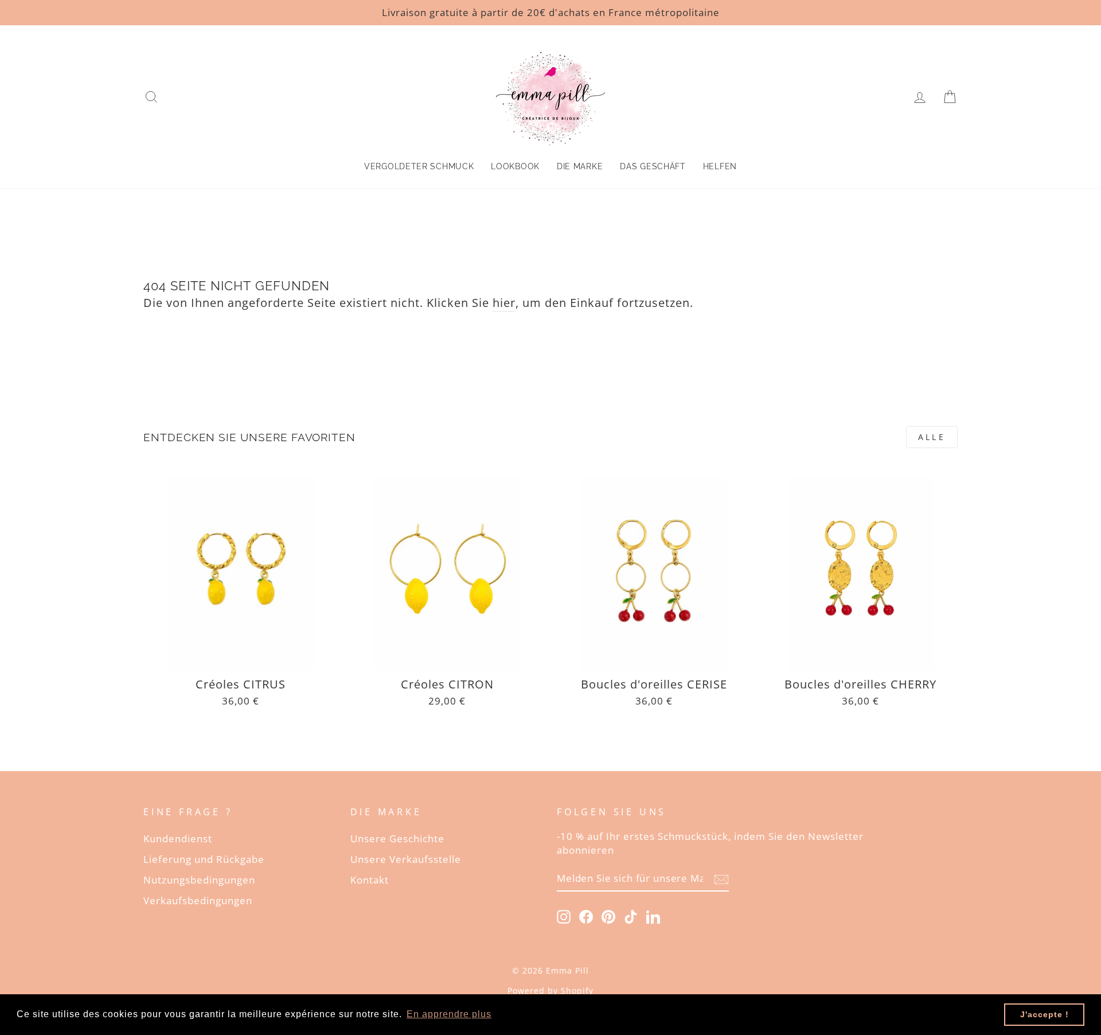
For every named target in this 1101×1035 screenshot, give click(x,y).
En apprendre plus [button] (449, 1014)
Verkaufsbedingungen (197, 900)
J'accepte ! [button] (1044, 1014)
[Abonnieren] (721, 879)
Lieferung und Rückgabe (203, 859)
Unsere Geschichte (397, 838)
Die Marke (580, 166)
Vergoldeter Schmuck (419, 166)
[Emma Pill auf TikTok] (631, 916)
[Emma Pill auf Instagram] (564, 916)
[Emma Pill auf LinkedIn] (653, 916)
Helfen (720, 166)
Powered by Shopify (550, 990)
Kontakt (369, 879)
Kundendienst (177, 838)
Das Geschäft (652, 166)
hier (504, 302)
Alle (932, 436)
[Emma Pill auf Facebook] (586, 916)
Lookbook (515, 166)
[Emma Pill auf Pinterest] (608, 916)
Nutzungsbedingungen (199, 879)
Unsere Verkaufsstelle (405, 859)
